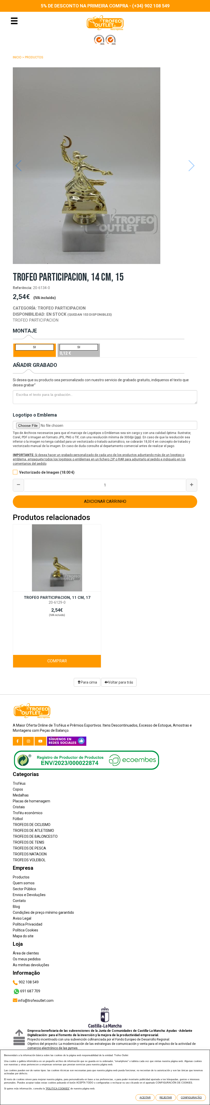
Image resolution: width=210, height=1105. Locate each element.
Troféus (19, 783)
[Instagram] (28, 741)
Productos (34, 57)
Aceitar (145, 1097)
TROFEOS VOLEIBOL (29, 860)
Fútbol (18, 819)
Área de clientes (26, 953)
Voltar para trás (120, 682)
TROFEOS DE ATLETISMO (33, 830)
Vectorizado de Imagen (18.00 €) (47, 472)
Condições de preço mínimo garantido (43, 912)
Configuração (191, 1097)
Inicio (17, 57)
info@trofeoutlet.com (35, 1000)
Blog (16, 907)
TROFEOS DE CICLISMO (31, 825)
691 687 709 (30, 991)
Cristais (19, 807)
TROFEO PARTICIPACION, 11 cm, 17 (57, 597)
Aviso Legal (22, 918)
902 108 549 (28, 982)
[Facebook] (17, 741)
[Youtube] (40, 741)
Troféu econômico (28, 813)
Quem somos (24, 883)
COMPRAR (57, 660)
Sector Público (24, 889)
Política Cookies (25, 930)
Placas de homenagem (31, 801)
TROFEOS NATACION (30, 854)
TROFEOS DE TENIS (28, 842)
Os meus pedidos (27, 959)
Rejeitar (166, 1097)
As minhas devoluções (31, 965)
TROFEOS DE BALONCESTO (35, 836)
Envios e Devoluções (29, 895)
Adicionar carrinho (105, 501)
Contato (19, 901)
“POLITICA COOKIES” (58, 1088)
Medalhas (21, 795)
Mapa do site (23, 936)
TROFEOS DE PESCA (29, 848)
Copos (18, 789)
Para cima (89, 682)
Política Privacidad (27, 924)
